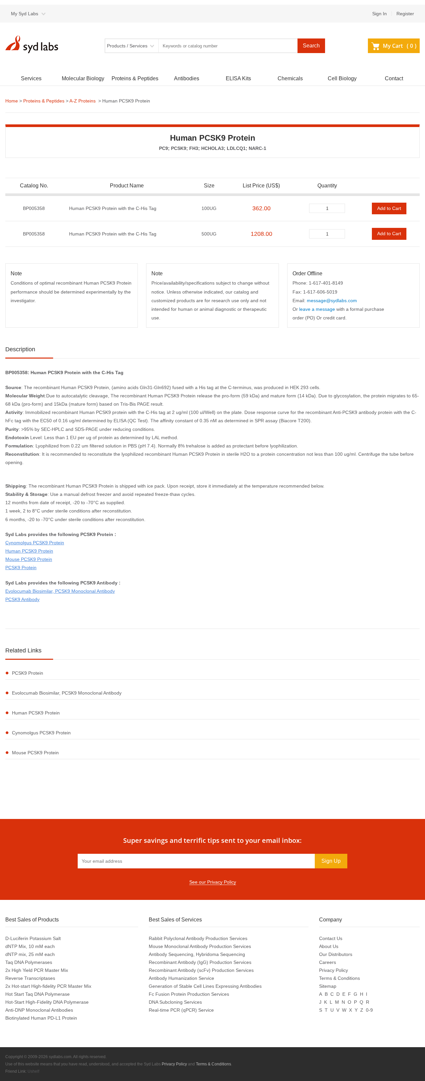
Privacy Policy (333, 970)
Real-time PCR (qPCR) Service (181, 1010)
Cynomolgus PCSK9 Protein (34, 542)
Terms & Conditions (339, 978)
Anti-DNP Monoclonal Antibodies (39, 1010)
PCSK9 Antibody (22, 599)
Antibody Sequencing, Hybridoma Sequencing (197, 954)
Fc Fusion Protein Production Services (189, 994)
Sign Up (331, 861)
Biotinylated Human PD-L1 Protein (41, 1018)
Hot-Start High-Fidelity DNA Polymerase (47, 1002)
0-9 (369, 1010)
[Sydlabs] (33, 44)
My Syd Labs (24, 13)
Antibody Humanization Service (181, 978)
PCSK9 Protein (21, 567)
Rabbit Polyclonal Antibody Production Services (198, 938)
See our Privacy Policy (212, 882)
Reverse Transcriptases (30, 978)
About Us (328, 946)
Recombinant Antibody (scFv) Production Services (201, 970)
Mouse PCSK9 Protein (28, 559)
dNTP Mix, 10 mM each (30, 946)
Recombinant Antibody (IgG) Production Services (200, 962)
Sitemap (327, 986)
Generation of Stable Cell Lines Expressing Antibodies (205, 986)
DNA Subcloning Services (175, 1002)
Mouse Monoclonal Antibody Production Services (200, 946)
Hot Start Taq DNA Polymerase (37, 994)
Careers (327, 962)
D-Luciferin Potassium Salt (33, 938)
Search (311, 45)
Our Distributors (335, 954)
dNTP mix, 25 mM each (30, 954)
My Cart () (399, 45)
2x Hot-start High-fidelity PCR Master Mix (48, 986)
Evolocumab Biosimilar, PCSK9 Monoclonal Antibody (60, 591)
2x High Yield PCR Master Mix (36, 970)
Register (405, 13)
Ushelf (33, 1071)
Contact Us (330, 938)
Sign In (379, 13)
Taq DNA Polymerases (28, 962)
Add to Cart (389, 208)
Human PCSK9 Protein (29, 551)
